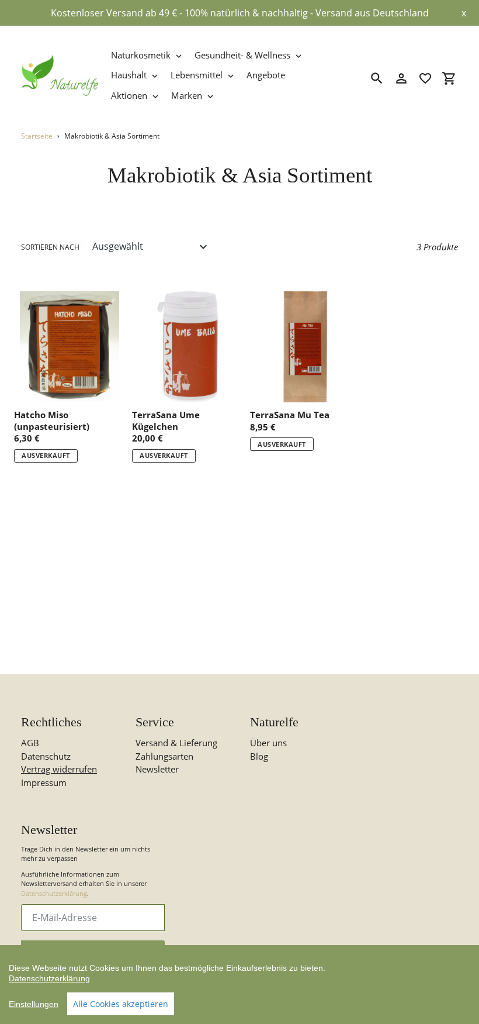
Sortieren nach (50, 247)
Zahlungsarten (164, 756)
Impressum (44, 782)
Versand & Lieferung (176, 743)
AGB (30, 743)
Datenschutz (46, 756)
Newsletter (157, 769)
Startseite (37, 136)
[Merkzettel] (425, 78)
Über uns (268, 743)
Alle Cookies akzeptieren (120, 1003)
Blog (259, 756)
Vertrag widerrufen (59, 769)
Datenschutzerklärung (54, 893)
